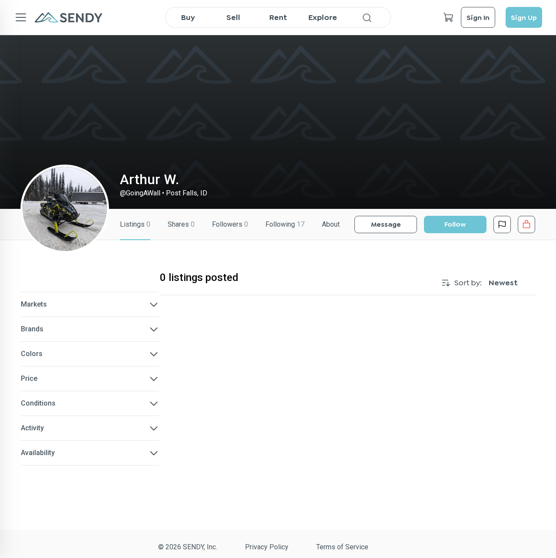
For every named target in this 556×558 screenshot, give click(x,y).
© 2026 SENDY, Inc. (187, 547)
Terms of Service (342, 547)
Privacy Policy (266, 547)
